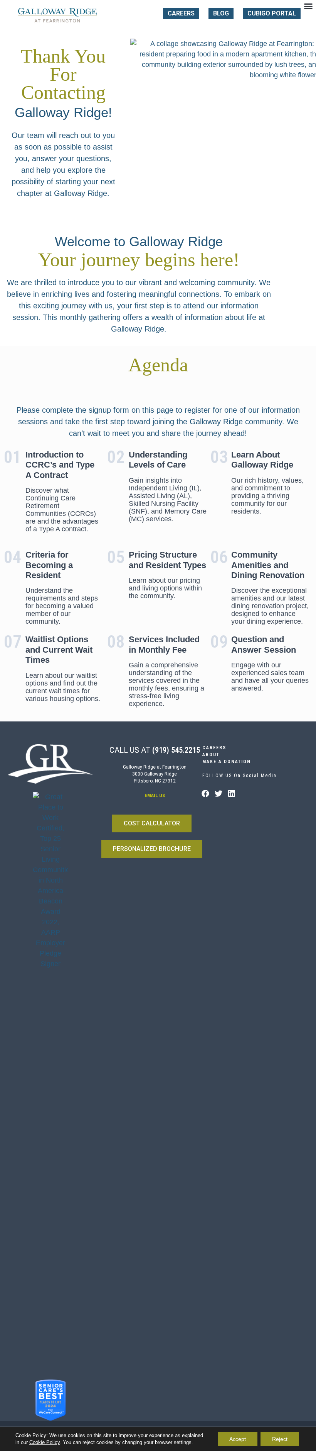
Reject (279, 1439)
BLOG (221, 13)
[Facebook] (205, 794)
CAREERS (181, 13)
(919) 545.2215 (176, 750)
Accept (237, 1439)
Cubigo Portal (271, 13)
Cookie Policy (44, 1442)
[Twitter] (218, 794)
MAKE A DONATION (226, 761)
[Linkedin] (232, 794)
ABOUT (211, 754)
